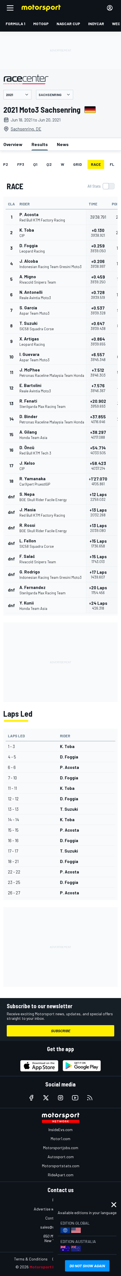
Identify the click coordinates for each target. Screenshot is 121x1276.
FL (112, 164)
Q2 (49, 164)
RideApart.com (60, 1174)
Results (40, 144)
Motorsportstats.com (60, 1165)
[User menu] (109, 8)
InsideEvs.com (60, 1129)
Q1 (35, 164)
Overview (13, 144)
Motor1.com (60, 1138)
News (63, 144)
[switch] (101, 186)
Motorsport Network (49, 1266)
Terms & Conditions (31, 1259)
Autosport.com (61, 1156)
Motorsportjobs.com (60, 1147)
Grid (77, 164)
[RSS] (89, 1097)
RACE (96, 164)
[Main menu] (10, 7)
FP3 (20, 164)
